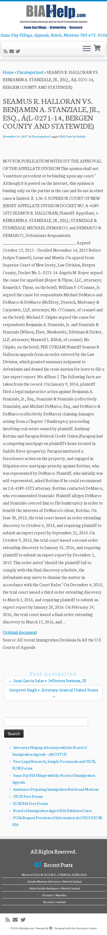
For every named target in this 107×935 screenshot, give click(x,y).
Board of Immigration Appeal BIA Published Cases (52, 810)
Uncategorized (30, 72)
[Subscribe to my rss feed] (6, 51)
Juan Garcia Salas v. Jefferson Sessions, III (47, 680)
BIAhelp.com (26, 928)
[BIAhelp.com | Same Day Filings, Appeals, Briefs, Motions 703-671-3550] (53, 16)
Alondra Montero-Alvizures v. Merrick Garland (54, 881)
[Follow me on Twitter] (19, 51)
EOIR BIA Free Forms (30, 803)
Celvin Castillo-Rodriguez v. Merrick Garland (54, 888)
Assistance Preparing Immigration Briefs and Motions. (56, 789)
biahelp (80, 136)
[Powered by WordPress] (51, 927)
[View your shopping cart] (98, 47)
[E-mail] (12, 51)
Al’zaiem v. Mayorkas (54, 895)
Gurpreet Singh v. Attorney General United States (53, 693)
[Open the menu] (87, 49)
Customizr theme (86, 928)
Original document (20, 632)
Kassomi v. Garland (54, 902)
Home (8, 72)
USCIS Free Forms (28, 796)
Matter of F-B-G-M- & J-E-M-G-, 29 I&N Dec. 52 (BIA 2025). (54, 875)
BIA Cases (66, 136)
